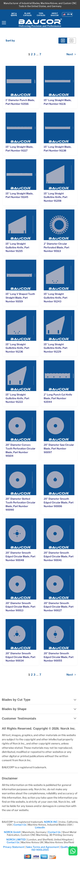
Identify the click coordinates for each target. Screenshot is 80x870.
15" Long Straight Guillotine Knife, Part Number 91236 (17, 348)
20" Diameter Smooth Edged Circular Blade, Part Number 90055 (58, 657)
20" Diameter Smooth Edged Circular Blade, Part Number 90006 (58, 502)
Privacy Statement (13, 846)
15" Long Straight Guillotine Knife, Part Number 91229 (55, 348)
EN (68, 14)
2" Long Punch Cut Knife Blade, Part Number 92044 (58, 398)
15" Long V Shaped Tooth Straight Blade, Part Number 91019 (20, 297)
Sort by (10, 40)
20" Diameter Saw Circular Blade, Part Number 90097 (59, 448)
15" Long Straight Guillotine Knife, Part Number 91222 (17, 398)
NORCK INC (50, 821)
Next (69, 54)
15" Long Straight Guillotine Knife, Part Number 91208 (55, 197)
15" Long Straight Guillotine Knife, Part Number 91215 (17, 247)
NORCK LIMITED (16, 839)
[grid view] (62, 41)
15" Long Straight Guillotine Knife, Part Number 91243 (55, 297)
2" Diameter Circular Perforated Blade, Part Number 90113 (56, 247)
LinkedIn (40, 827)
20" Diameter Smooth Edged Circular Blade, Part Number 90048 (20, 556)
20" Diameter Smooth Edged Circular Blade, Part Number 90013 (20, 607)
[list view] (71, 41)
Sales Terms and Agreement (42, 846)
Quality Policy (68, 846)
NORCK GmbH (12, 832)
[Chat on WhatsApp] (72, 851)
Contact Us (20, 824)
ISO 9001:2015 (40, 849)
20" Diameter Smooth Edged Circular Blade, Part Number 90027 (58, 607)
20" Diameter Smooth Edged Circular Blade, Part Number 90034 (20, 657)
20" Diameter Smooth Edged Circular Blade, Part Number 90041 (58, 556)
